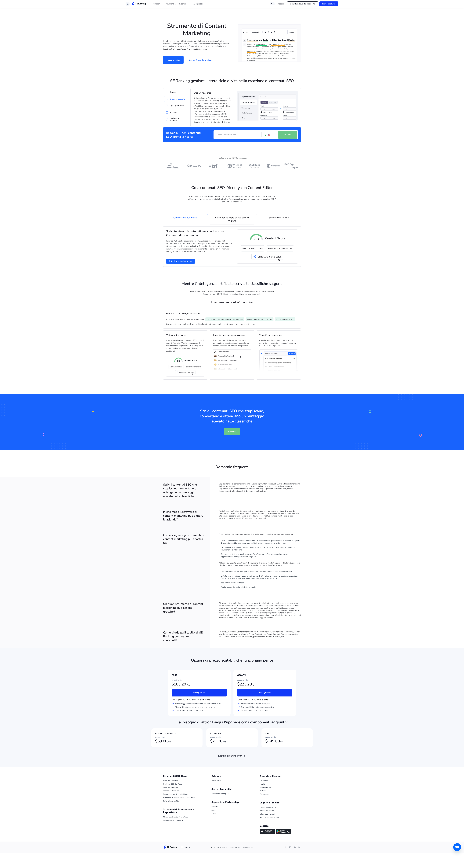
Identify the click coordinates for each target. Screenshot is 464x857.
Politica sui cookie (267, 810)
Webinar (263, 791)
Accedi (281, 3)
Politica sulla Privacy (268, 807)
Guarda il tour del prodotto (302, 3)
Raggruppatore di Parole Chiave (175, 794)
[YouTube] (294, 847)
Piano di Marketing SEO (220, 793)
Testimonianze (265, 787)
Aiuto (213, 810)
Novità (262, 784)
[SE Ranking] (138, 4)
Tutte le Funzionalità (171, 801)
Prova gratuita (328, 3)
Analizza (288, 134)
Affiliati (214, 813)
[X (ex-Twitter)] (289, 847)
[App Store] (267, 831)
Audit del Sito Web (170, 780)
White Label (216, 780)
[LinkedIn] (299, 847)
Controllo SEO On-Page (172, 784)
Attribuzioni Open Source (269, 817)
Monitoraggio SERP (170, 787)
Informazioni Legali (267, 814)
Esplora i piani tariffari (230, 755)
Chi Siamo (264, 780)
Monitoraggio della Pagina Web (175, 817)
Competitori (264, 794)
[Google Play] (283, 831)
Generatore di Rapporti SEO (174, 820)
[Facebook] (285, 847)
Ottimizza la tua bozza (178, 261)
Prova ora (232, 431)
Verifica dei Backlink (171, 791)
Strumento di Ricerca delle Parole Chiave (179, 797)
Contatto (214, 807)
